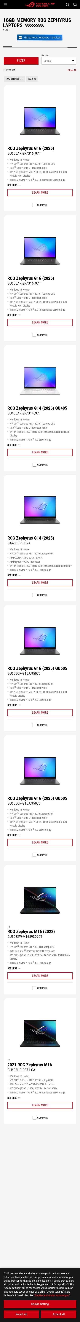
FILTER (21, 60)
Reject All (21, 1314)
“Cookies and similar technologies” (52, 1295)
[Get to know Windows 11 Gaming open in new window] (40, 41)
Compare (42, 204)
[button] (5, 4)
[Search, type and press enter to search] (67, 4)
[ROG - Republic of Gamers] (40, 4)
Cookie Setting (40, 1304)
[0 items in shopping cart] (75, 4)
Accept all (59, 1314)
